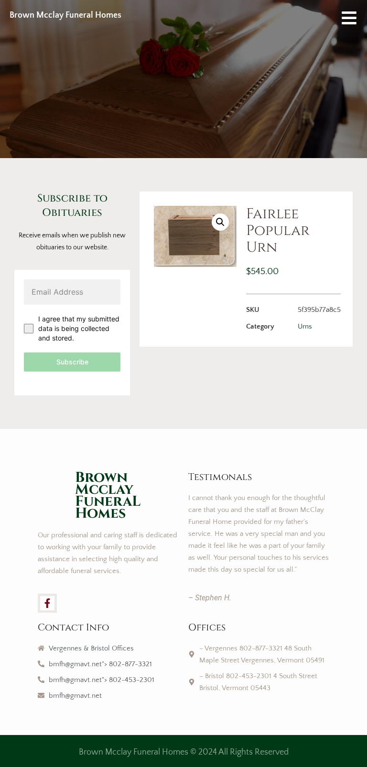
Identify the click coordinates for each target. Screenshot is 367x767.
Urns (305, 326)
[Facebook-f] (47, 603)
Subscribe (72, 362)
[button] (220, 222)
